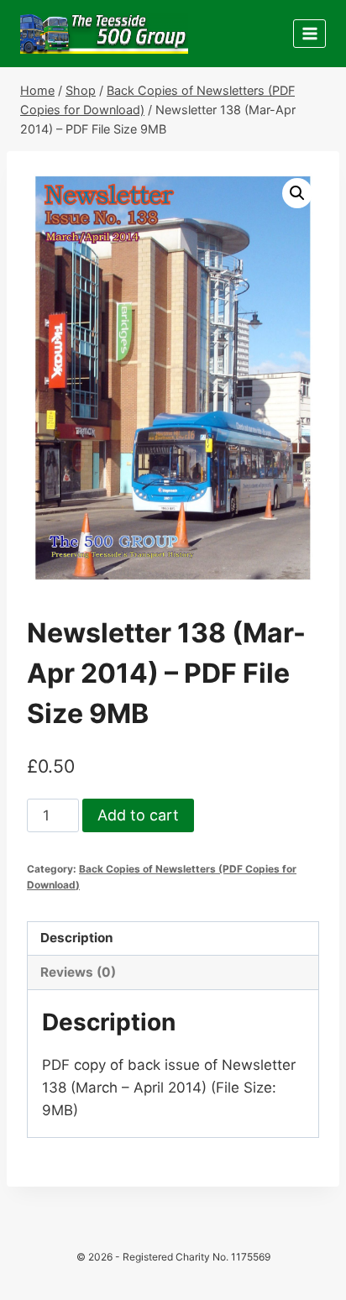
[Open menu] (309, 33)
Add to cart (138, 815)
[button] (297, 193)
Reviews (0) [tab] (78, 972)
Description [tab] (76, 938)
